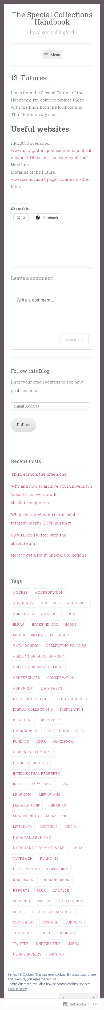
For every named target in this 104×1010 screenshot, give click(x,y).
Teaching (22, 933)
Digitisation (71, 709)
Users (73, 943)
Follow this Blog (30, 371)
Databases (51, 688)
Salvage (61, 890)
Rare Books (24, 880)
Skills (44, 901)
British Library (28, 635)
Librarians (49, 794)
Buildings (59, 635)
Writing (56, 954)
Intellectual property (36, 773)
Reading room (56, 880)
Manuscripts (26, 816)
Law (65, 784)
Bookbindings (45, 624)
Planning (49, 858)
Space (19, 912)
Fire (80, 731)
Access (20, 592)
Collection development (38, 656)
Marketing (57, 816)
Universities (48, 943)
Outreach (23, 858)
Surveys (74, 922)
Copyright (23, 688)
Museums (49, 826)
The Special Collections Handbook (52, 18)
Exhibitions (58, 731)
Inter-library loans (33, 784)
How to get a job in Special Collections (48, 555)
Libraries (57, 805)
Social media (70, 901)
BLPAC (19, 624)
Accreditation (49, 592)
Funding (21, 741)
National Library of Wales (40, 847)
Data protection (29, 699)
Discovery (50, 720)
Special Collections (53, 912)
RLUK (41, 890)
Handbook (63, 741)
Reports (21, 890)
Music (70, 826)
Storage (50, 922)
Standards (23, 922)
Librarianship (27, 805)
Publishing (58, 869)
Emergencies (26, 731)
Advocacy (23, 603)
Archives (50, 603)
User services (27, 954)
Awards (48, 614)
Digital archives (70, 699)
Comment (74, 339)
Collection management (38, 667)
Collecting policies (66, 645)
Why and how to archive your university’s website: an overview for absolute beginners (51, 494)
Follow (23, 424)
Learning (22, 794)
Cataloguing (26, 645)
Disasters (23, 720)
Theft (45, 933)
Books (71, 624)
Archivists (78, 603)
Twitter (21, 943)
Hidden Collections (33, 752)
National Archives (32, 837)
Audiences (23, 614)
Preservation (26, 869)
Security (22, 901)
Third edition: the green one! (39, 474)
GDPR (41, 741)
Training (66, 933)
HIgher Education (31, 763)
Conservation (61, 677)
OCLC (79, 847)
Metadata (23, 826)
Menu (54, 54)
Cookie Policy (17, 988)
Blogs (69, 614)
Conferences (26, 677)
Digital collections (33, 709)
